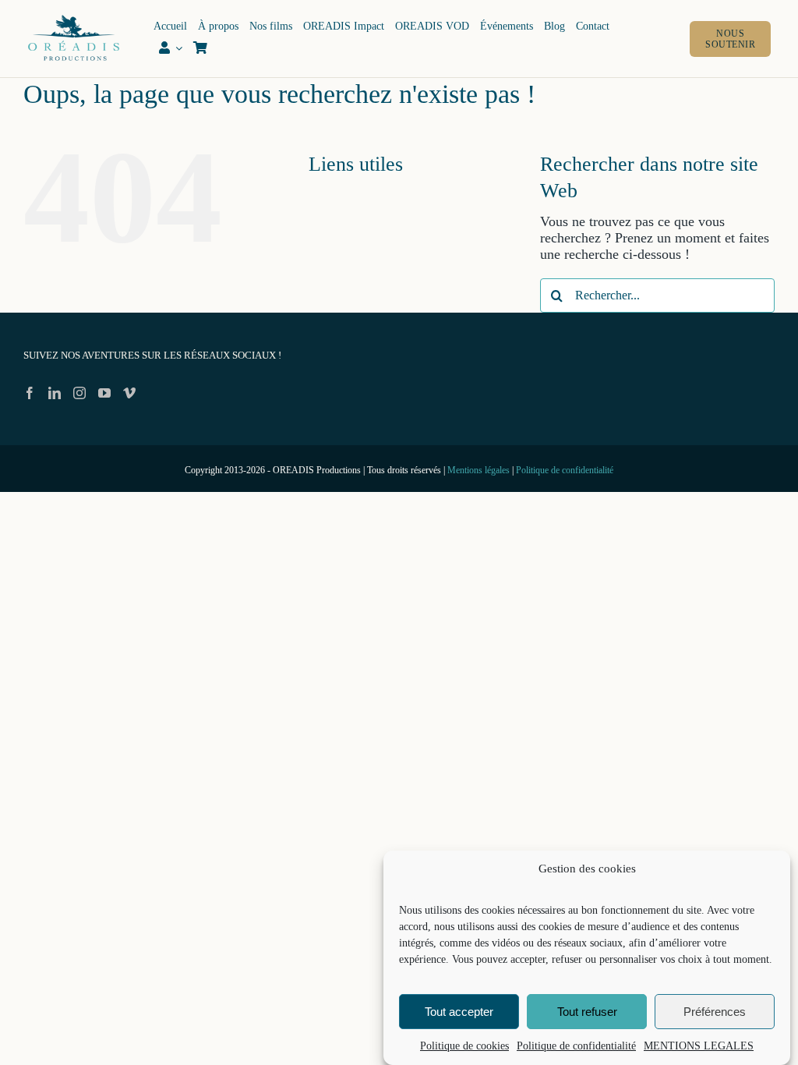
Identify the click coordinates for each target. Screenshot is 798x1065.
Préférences (714, 1011)
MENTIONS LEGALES (699, 1046)
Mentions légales (478, 470)
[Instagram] (79, 393)
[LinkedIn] (54, 393)
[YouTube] (104, 393)
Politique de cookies (464, 1046)
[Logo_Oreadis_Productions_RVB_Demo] (73, 18)
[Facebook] (29, 393)
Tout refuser (587, 1011)
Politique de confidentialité (576, 1046)
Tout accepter (459, 1011)
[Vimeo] (129, 393)
